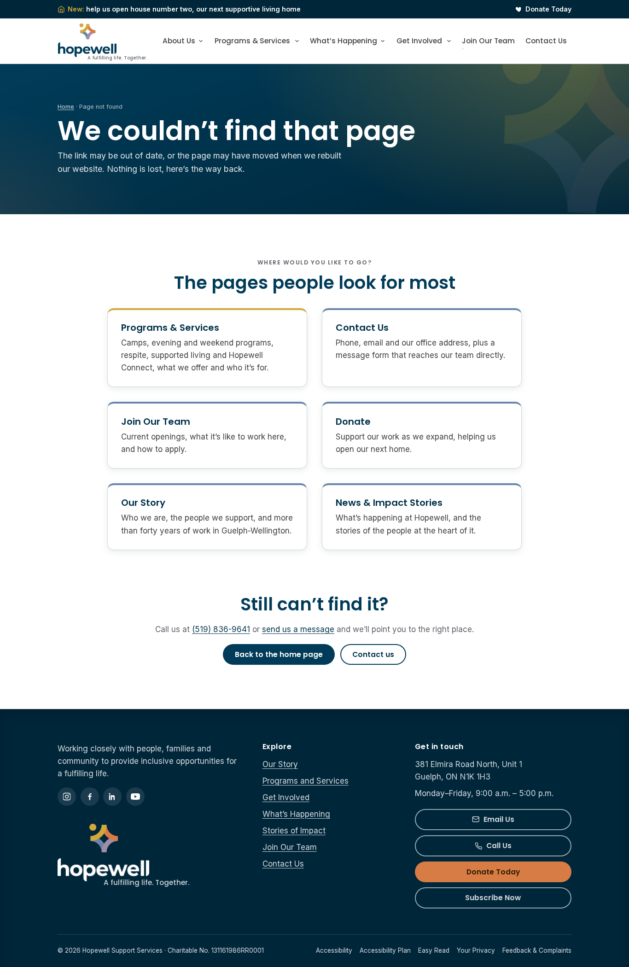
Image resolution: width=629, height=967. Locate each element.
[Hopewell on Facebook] (90, 796)
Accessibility (334, 950)
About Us (179, 41)
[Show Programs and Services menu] (297, 41)
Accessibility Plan (385, 950)
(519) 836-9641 (221, 629)
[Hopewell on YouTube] (135, 796)
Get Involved (419, 41)
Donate (353, 421)
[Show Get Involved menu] (449, 41)
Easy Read (433, 950)
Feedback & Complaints (536, 950)
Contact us (373, 654)
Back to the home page (279, 654)
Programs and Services (305, 780)
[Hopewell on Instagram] (67, 796)
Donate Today (548, 9)
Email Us (498, 819)
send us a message (298, 629)
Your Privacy (476, 950)
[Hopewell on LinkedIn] (112, 796)
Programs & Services (252, 41)
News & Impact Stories (389, 502)
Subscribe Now (493, 898)
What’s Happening (343, 41)
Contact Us (546, 41)
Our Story (143, 502)
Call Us (499, 845)
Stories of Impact (294, 830)
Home (66, 106)
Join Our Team (488, 41)
